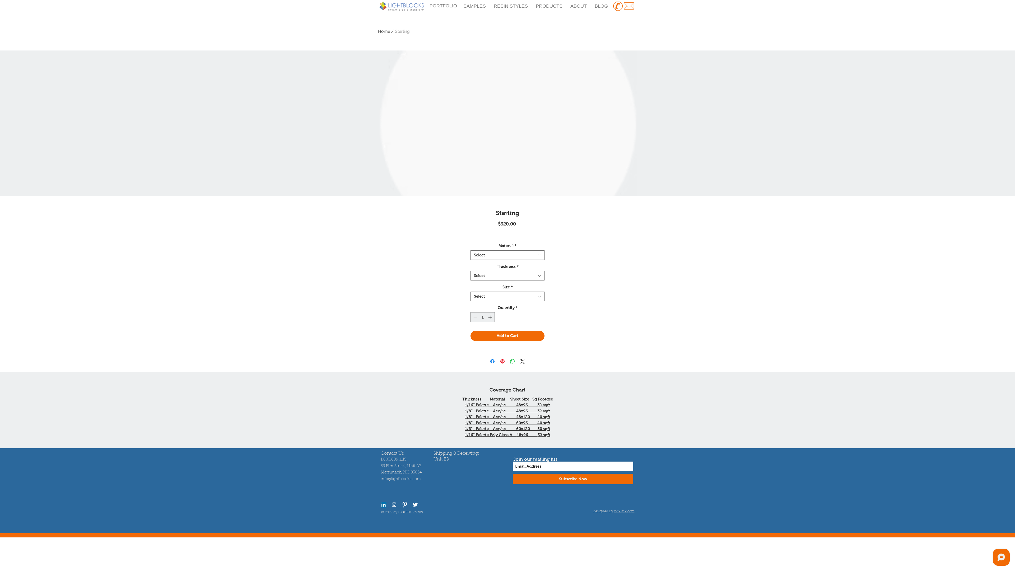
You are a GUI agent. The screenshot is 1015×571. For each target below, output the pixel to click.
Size (507, 287)
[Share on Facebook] (492, 361)
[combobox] (507, 255)
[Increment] (490, 317)
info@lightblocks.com (401, 479)
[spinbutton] (482, 317)
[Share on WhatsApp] (512, 361)
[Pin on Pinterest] (502, 361)
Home (384, 31)
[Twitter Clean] (415, 505)
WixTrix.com (624, 511)
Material (507, 245)
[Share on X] (522, 361)
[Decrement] (474, 317)
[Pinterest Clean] (405, 505)
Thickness (508, 266)
